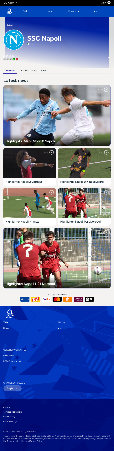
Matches (23, 70)
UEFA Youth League (9, 11)
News (6, 328)
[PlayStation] (24, 299)
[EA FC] (89, 299)
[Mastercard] (57, 299)
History (61, 322)
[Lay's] (35, 299)
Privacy (6, 407)
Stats (34, 70)
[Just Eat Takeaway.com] (67, 299)
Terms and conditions (12, 411)
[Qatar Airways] (78, 299)
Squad (43, 70)
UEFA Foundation (12, 361)
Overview (10, 70)
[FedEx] (46, 299)
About (61, 328)
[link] (50, 11)
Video (6, 322)
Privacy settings (10, 421)
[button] (28, 11)
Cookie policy (9, 416)
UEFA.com (8, 355)
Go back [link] (10, 25)
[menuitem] (32, 11)
